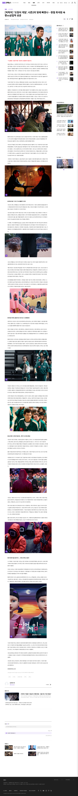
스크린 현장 (10, 9)
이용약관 (15, 790)
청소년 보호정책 (32, 790)
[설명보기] (63, 25)
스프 (69, 2)
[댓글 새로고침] (9, 724)
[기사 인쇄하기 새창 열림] (72, 19)
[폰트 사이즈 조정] (70, 19)
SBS (58, 2)
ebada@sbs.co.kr (12, 668)
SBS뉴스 (61, 2)
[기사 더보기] (8, 744)
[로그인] (72, 2)
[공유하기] (67, 19)
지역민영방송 (67, 779)
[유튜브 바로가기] (43, 790)
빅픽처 (6, 744)
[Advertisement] (28, 762)
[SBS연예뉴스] (6, 2)
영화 (6, 9)
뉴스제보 (5, 790)
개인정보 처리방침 (23, 790)
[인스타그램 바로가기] (46, 790)
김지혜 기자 (7, 19)
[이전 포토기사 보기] (71, 157)
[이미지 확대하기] (6, 54)
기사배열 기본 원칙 (41, 784)
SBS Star (65, 2)
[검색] (75, 2)
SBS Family (56, 779)
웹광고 (10, 790)
